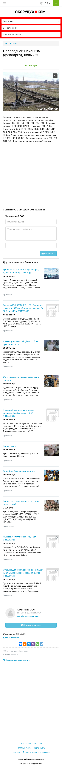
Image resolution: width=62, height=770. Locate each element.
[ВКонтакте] (20, 644)
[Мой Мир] (29, 644)
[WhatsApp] (37, 644)
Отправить (49, 253)
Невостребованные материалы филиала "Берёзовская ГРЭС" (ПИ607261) (18, 413)
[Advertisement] (31, 175)
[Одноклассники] (24, 644)
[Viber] (33, 644)
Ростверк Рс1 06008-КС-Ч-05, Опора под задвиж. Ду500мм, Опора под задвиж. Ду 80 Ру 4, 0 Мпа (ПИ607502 (23, 308)
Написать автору (32, 625)
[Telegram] (41, 644)
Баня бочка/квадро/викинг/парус (19, 471)
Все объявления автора (27, 616)
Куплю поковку (10, 446)
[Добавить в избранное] (37, 55)
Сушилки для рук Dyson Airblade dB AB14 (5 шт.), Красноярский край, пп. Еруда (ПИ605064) (23, 573)
